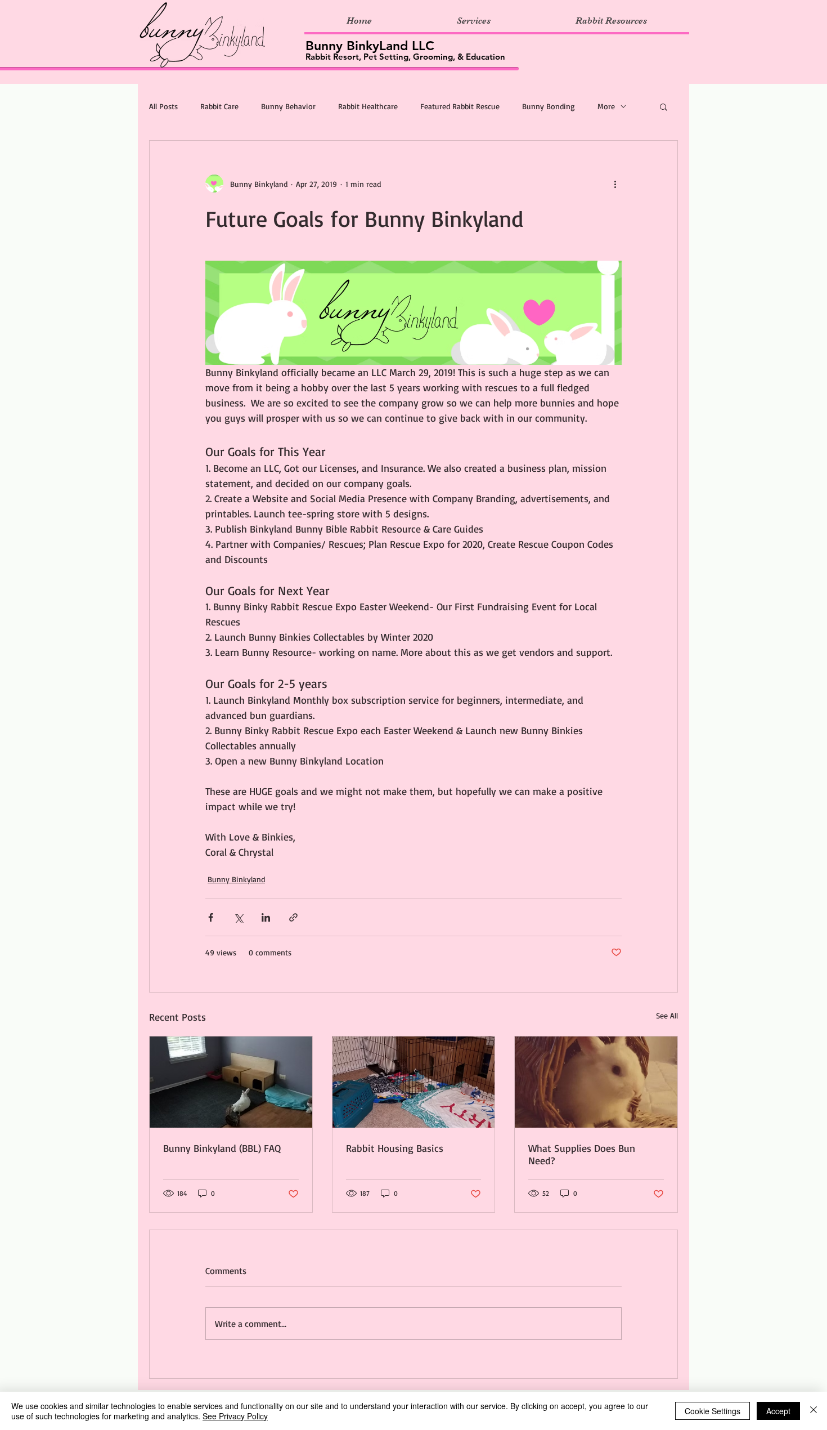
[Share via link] (293, 917)
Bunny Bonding (548, 106)
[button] (663, 106)
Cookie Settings (712, 1410)
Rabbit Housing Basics (394, 1148)
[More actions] (615, 183)
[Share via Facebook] (210, 917)
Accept (778, 1410)
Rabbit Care (219, 106)
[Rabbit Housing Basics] (413, 1082)
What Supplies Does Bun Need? (581, 1154)
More (606, 106)
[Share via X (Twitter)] (238, 917)
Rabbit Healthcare (368, 106)
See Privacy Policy (235, 1416)
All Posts (163, 106)
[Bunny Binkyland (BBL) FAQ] (231, 1082)
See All (667, 1015)
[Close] (813, 1411)
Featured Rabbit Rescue (460, 106)
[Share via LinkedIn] (265, 917)
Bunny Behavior (288, 106)
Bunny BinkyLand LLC (369, 45)
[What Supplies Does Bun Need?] (596, 1082)
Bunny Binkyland (236, 879)
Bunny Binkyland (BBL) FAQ (222, 1148)
